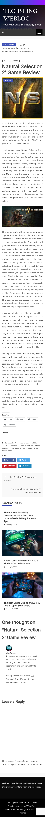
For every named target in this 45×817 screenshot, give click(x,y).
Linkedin (25, 465)
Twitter (24, 460)
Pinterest (10, 465)
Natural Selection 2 (27, 445)
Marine (4, 445)
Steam (22, 448)
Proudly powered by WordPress (22, 806)
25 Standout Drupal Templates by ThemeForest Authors (20, 679)
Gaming (8, 80)
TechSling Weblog (20, 15)
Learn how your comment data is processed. (22, 764)
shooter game (14, 448)
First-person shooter (22, 443)
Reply (35, 656)
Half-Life (34, 443)
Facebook (9, 460)
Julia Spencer (12, 653)
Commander (9, 443)
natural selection (14, 445)
